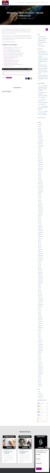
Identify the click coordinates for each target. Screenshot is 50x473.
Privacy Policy (40, 44)
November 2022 (40, 209)
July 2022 (39, 217)
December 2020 (40, 253)
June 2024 (39, 173)
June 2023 (39, 196)
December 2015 (40, 367)
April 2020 (39, 268)
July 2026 (39, 126)
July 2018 (39, 308)
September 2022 (40, 213)
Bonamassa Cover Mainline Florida (11, 57)
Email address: (39, 463)
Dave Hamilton (40, 92)
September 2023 (40, 190)
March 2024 (40, 179)
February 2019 (40, 295)
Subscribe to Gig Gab (20, 2)
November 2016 (40, 346)
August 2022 (40, 215)
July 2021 (39, 240)
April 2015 (39, 382)
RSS (24, 74)
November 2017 (40, 323)
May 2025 (39, 153)
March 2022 (40, 225)
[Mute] (28, 69)
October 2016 (40, 348)
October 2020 (40, 257)
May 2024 (39, 175)
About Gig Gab (37, 2)
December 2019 (40, 276)
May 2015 (39, 380)
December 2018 (40, 298)
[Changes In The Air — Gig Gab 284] (40, 441)
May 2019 (39, 289)
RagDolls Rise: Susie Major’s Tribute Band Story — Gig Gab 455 (42, 113)
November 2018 (40, 300)
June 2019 (39, 287)
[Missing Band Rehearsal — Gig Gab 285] (25, 441)
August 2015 (40, 374)
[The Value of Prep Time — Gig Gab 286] (9, 441)
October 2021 (40, 234)
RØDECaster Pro (19, 64)
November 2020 (40, 255)
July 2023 (39, 194)
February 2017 (40, 340)
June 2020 (39, 264)
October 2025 (40, 143)
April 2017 (39, 336)
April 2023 (39, 200)
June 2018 (39, 310)
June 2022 (39, 219)
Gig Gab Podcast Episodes (29, 2)
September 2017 (40, 327)
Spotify (15, 74)
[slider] (30, 69)
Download (16, 71)
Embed (3, 73)
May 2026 (39, 130)
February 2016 (40, 363)
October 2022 (40, 211)
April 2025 (39, 154)
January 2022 (40, 228)
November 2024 (40, 164)
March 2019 (40, 293)
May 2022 (39, 221)
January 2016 (40, 365)
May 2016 (39, 357)
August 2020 (40, 261)
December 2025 (40, 139)
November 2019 (40, 278)
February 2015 (40, 386)
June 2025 (39, 151)
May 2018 (39, 312)
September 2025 (40, 145)
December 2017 (40, 321)
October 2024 (40, 166)
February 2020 (40, 272)
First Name (38, 454)
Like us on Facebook (41, 117)
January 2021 (40, 251)
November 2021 (40, 232)
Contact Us (43, 2)
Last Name (38, 458)
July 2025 (39, 149)
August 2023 (40, 192)
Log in (39, 391)
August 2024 (40, 170)
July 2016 (39, 353)
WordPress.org (40, 397)
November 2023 (40, 187)
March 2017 (40, 338)
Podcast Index (20, 74)
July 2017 (39, 331)
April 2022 (39, 223)
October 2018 (40, 302)
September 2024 (40, 168)
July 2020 (39, 262)
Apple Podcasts (9, 74)
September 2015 (40, 372)
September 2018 (40, 304)
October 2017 (40, 325)
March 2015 (40, 384)
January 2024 (40, 183)
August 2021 (40, 238)
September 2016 (40, 350)
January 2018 (40, 319)
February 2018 (40, 317)
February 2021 (40, 249)
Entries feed (40, 393)
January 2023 (40, 206)
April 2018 (39, 314)
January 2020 (40, 274)
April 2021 (39, 245)
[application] (17, 69)
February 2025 (40, 158)
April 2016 (39, 359)
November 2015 (40, 369)
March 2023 (40, 202)
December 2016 (40, 344)
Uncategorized (9, 77)
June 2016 (39, 355)
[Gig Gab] (5, 2)
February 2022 (40, 226)
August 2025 (40, 147)
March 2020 (40, 270)
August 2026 (40, 124)
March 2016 (40, 361)
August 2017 (40, 329)
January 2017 (40, 342)
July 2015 (39, 376)
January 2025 (40, 160)
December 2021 (40, 230)
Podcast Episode (6, 450)
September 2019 (40, 281)
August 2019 (40, 283)
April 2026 (39, 132)
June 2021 (39, 242)
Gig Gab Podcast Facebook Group (10, 63)
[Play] (3, 69)
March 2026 (40, 134)
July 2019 (39, 285)
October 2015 (40, 370)
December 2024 (40, 162)
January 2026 (40, 137)
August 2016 (40, 351)
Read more (5, 461)
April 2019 (39, 291)
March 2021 (40, 247)
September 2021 (40, 236)
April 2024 (39, 177)
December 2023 (40, 185)
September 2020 (40, 259)
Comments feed (40, 395)
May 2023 (39, 198)
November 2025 (40, 141)
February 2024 (40, 181)
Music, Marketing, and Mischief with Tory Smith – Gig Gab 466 (43, 108)
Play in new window (9, 71)
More (27, 74)
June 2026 (39, 128)
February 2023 (40, 204)
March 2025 (40, 156)
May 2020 (39, 266)
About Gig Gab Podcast (42, 36)
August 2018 (40, 306)
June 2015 (39, 378)
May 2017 (39, 334)
